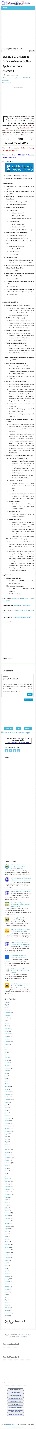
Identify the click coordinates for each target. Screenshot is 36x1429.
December (8, 1034)
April (6, 1007)
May (6, 1005)
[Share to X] (9, 658)
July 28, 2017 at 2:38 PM (10, 679)
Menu (4, 8)
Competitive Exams (9, 78)
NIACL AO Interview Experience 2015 (21, 891)
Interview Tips (15, 1392)
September (8, 1012)
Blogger (24, 1337)
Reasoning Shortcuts (15, 1398)
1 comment (7, 83)
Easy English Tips (15, 1401)
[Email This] (6, 658)
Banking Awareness (15, 1414)
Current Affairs (15, 1404)
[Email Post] (3, 658)
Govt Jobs (19, 78)
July (6, 1020)
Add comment (28, 700)
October (7, 1018)
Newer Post (8, 728)
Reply (29, 694)
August (7, 1002)
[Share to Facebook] (11, 658)
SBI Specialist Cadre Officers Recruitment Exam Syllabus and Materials (20, 970)
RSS (18, 750)
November (8, 1015)
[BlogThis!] (8, 658)
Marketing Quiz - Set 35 (17, 918)
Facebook (6, 750)
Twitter (10, 750)
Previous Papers (15, 1389)
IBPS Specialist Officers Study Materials (15, 1410)
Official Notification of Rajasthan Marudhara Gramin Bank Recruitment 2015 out (20, 867)
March (6, 1010)
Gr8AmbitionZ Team (18, 1427)
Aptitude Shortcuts (16, 1395)
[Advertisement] (18, 28)
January (7, 1031)
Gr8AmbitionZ (10, 1424)
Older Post (28, 728)
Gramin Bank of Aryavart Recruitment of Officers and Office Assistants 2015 (20, 904)
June (6, 1049)
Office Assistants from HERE (22, 617)
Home (18, 728)
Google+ (14, 750)
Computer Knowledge (15, 1407)
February (7, 1028)
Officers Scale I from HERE (21, 606)
